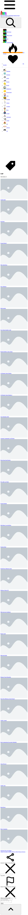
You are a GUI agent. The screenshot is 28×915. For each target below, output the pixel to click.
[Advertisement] (14, 147)
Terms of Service (21, 851)
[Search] (11, 23)
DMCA (10, 851)
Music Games (8, 15)
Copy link (3, 875)
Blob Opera (3, 15)
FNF (12, 15)
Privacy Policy (15, 851)
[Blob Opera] (4, 14)
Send (2, 903)
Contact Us (7, 851)
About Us (3, 851)
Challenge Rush (16, 15)
